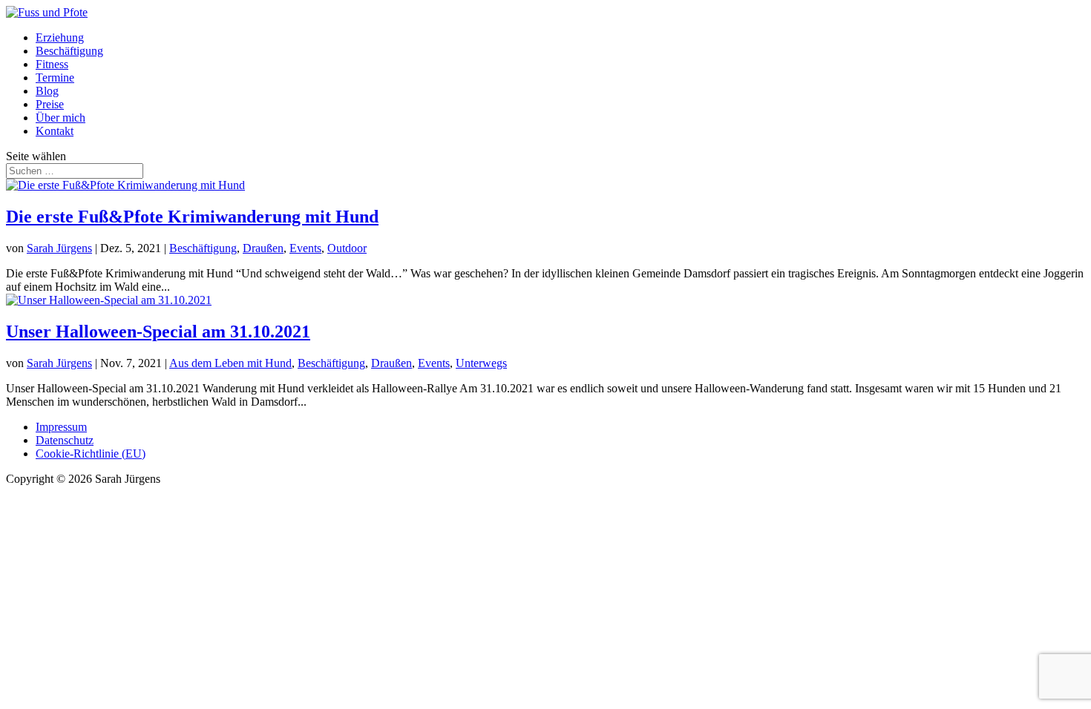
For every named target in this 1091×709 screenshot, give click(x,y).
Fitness (52, 64)
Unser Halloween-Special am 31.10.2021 (158, 331)
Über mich (60, 117)
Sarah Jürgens (59, 248)
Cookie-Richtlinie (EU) (90, 453)
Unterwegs (481, 363)
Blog (47, 91)
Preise (50, 104)
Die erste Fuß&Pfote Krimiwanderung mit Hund (192, 216)
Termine (55, 77)
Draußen (263, 248)
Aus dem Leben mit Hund (230, 363)
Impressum (61, 427)
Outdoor (347, 248)
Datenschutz (65, 440)
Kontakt (54, 131)
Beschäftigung (69, 50)
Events (305, 248)
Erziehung (60, 37)
